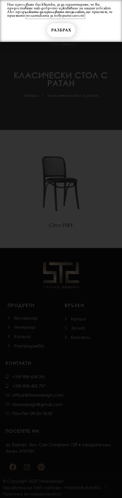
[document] (61, 249)
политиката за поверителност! (55, 15)
